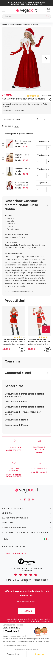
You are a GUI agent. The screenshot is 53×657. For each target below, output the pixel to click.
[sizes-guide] (17, 126)
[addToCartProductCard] (22, 349)
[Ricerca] (47, 17)
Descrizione (8, 110)
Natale (27, 24)
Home (5, 24)
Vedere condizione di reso (33, 245)
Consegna (19, 110)
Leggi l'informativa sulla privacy (14, 645)
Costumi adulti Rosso (16, 425)
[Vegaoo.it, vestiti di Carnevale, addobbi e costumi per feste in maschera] (26, 10)
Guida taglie (7, 126)
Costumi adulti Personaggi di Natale (24, 407)
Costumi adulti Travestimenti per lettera (23, 413)
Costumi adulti (15, 24)
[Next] (46, 59)
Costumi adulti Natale (16, 420)
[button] (26, 539)
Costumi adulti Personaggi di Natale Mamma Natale (24, 395)
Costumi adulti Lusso (16, 402)
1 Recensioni (45, 96)
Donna (35, 24)
